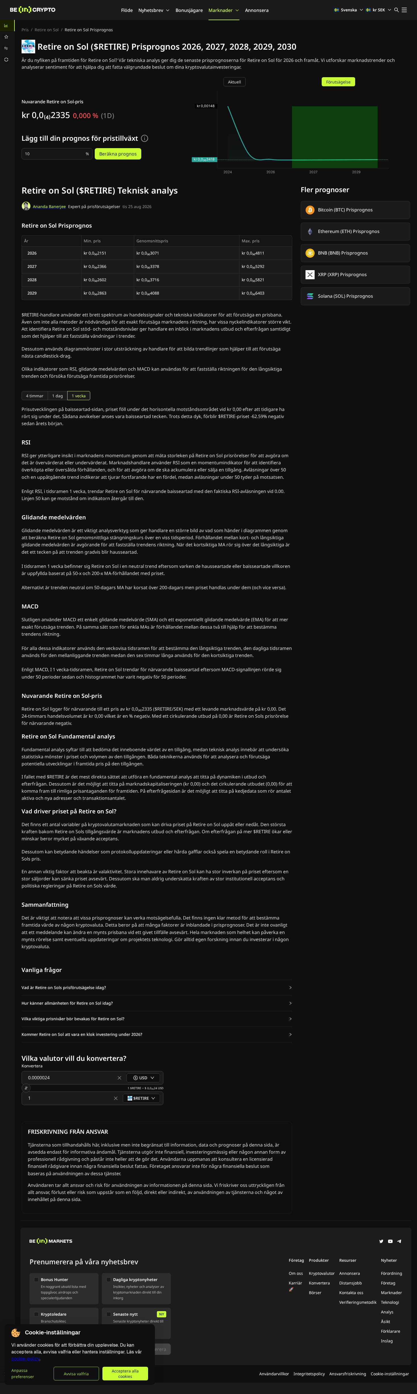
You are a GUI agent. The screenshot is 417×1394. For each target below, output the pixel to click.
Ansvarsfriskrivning (347, 1373)
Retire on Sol (47, 29)
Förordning (391, 1273)
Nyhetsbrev (150, 10)
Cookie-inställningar (390, 1373)
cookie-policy (25, 1359)
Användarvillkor (274, 1373)
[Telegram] (399, 1241)
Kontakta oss (351, 1292)
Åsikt (385, 1321)
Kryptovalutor (322, 1273)
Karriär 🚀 (295, 1286)
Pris (25, 29)
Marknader (220, 10)
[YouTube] (390, 1241)
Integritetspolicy (309, 1373)
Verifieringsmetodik (357, 1302)
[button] (157, 987)
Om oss (296, 1273)
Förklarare (390, 1331)
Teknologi (390, 1302)
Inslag (387, 1340)
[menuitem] (7, 25)
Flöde (127, 10)
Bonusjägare (189, 10)
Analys (387, 1312)
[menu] (7, 42)
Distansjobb (350, 1283)
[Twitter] (381, 1241)
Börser (315, 1292)
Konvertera (319, 1283)
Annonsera (257, 10)
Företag (388, 1283)
